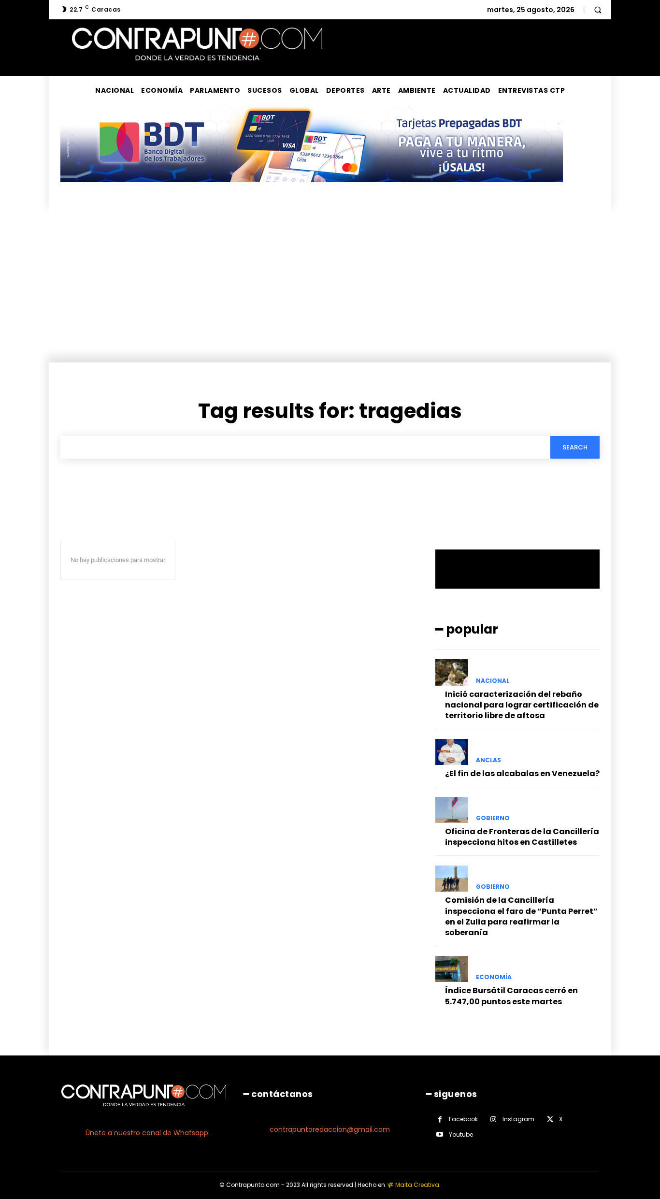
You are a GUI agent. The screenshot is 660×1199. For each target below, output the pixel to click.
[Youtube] (440, 1134)
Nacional (492, 681)
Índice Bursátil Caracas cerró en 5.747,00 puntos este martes (511, 996)
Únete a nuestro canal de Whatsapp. (148, 1133)
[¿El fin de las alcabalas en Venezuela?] (451, 752)
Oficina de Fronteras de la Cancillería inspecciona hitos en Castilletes (522, 837)
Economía (494, 977)
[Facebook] (440, 1119)
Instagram (518, 1119)
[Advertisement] (330, 290)
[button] (597, 9)
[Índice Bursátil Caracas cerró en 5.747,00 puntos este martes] (451, 969)
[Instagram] (494, 1119)
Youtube (461, 1134)
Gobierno (493, 818)
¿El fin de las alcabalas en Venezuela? (522, 773)
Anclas (488, 760)
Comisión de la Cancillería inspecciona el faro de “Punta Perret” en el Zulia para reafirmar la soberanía (521, 916)
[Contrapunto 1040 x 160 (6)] (311, 189)
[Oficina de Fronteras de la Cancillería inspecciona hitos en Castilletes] (451, 810)
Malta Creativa (417, 1185)
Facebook (463, 1119)
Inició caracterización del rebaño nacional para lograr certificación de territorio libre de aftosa (522, 705)
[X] (550, 1119)
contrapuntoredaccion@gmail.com (330, 1129)
